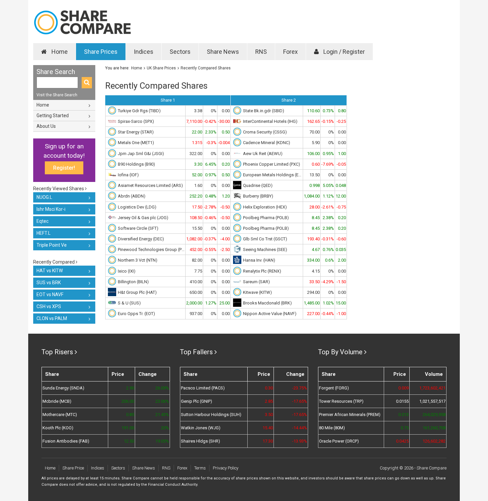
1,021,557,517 (432, 401)
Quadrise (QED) (258, 185)
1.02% (328, 302)
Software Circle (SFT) (138, 228)
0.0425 (402, 441)
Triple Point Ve (52, 245)
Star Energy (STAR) (136, 131)
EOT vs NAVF (50, 294)
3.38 (198, 110)
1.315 (197, 142)
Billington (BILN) (133, 281)
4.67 (316, 249)
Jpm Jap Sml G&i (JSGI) (141, 153)
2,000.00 (194, 302)
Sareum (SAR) (256, 281)
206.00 (128, 401)
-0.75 (341, 207)
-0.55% (210, 249)
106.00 (313, 153)
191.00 (128, 427)
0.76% (328, 249)
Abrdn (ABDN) (131, 196)
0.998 (314, 185)
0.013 (403, 414)
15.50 (197, 228)
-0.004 (224, 142)
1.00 (342, 153)
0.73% (328, 110)
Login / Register (343, 51)
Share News (223, 51)
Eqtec (42, 221)
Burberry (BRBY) (258, 196)
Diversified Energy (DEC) (141, 238)
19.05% (162, 441)
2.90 (130, 387)
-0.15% (327, 121)
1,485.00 (312, 302)
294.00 (313, 292)
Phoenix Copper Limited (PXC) (271, 164)
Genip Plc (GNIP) (196, 401)
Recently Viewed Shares (59, 188)
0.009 (403, 387)
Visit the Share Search (57, 95)
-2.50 (225, 249)
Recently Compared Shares (206, 68)
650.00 (196, 292)
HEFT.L (43, 233)
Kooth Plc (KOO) (57, 427)
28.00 (314, 207)
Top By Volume (340, 352)
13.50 (314, 174)
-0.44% (327, 313)
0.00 (226, 110)
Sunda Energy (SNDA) (63, 387)
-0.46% (210, 217)
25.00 (224, 302)
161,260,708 (434, 427)
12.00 (341, 196)
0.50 (226, 131)
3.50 (269, 414)
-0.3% (211, 142)
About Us (46, 126)
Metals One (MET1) (136, 142)
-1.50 (341, 281)
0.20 (226, 164)
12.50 (129, 441)
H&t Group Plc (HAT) (137, 292)
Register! (64, 168)
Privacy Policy (225, 467)
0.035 (341, 249)
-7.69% (327, 164)
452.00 (196, 249)
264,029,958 (434, 414)
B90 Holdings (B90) (136, 164)
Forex (290, 51)
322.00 (196, 153)
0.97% (210, 174)
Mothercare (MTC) (59, 414)
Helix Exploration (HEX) (265, 207)
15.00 (341, 302)
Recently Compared (54, 262)
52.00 (197, 174)
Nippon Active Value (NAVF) (269, 313)
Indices (143, 51)
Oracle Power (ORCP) (339, 441)
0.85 (130, 414)
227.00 (313, 313)
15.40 (268, 427)
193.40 (313, 238)
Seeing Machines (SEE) (265, 249)
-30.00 (224, 121)
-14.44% (299, 427)
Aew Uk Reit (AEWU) (263, 153)
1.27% (210, 302)
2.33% (210, 131)
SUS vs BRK (49, 282)
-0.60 (341, 238)
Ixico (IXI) (126, 271)
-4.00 (225, 238)
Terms (200, 467)
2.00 (342, 260)
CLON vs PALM (52, 318)
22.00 (197, 131)
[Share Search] (87, 82)
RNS (261, 51)
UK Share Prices (161, 68)
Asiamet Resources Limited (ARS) (150, 185)
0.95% (328, 153)
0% (213, 110)
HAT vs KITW (50, 270)
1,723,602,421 (432, 387)
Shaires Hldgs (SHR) (200, 441)
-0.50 (225, 207)
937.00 (196, 313)
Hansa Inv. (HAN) (259, 260)
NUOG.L (44, 197)
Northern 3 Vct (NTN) (137, 260)
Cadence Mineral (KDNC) (266, 142)
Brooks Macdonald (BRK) (267, 302)
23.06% (162, 401)
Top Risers (57, 352)
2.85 (269, 401)
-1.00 (341, 313)
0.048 (341, 185)
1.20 (226, 196)
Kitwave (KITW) (257, 292)
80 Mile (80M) (332, 427)
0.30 (269, 387)
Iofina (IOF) (128, 174)
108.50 (196, 217)
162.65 (313, 121)
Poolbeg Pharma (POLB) (266, 217)
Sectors (180, 51)
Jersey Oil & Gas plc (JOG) (143, 217)
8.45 (316, 217)
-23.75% (299, 387)
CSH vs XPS (49, 306)
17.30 (268, 441)
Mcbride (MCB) (56, 401)
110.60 (313, 110)
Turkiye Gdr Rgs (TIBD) (139, 110)
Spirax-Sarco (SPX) (136, 121)
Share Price (73, 467)
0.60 (316, 164)
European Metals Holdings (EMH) (272, 174)
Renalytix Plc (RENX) (262, 271)
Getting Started (53, 115)
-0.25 (341, 121)
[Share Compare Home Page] (82, 22)
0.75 (405, 427)
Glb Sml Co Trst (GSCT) (265, 238)
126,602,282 (434, 441)
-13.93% (299, 441)
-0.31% (327, 238)
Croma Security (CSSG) (265, 131)
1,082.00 (194, 238)
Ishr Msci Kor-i (51, 209)
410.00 (196, 281)
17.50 (197, 207)
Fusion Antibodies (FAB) (65, 441)
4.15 (316, 271)
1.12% (328, 196)
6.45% (210, 164)
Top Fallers (196, 352)
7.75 (198, 271)
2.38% (328, 217)
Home (59, 51)
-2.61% (327, 207)
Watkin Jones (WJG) (200, 427)
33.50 (314, 281)
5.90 (316, 142)
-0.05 (341, 164)
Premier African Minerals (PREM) (349, 414)
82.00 (197, 260)
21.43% (162, 414)
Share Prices (101, 51)
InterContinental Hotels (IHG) (270, 121)
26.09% (162, 387)
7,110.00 (194, 121)
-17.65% (299, 401)
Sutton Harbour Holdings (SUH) (211, 414)
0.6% (329, 260)
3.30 (198, 164)
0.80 (342, 110)
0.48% (210, 196)
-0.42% (210, 121)
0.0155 (402, 401)
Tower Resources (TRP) (341, 401)
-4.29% (327, 281)
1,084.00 (312, 196)
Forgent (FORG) (334, 387)
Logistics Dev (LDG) (137, 207)
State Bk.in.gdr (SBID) (263, 110)
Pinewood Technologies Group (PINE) (151, 249)
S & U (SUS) (129, 302)
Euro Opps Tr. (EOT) (136, 313)
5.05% (328, 185)
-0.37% (210, 238)
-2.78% (210, 207)
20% (165, 427)
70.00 (314, 131)
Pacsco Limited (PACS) (203, 387)
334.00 (313, 260)
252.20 (196, 196)
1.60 (198, 185)
